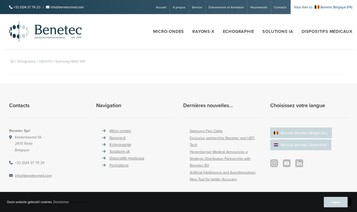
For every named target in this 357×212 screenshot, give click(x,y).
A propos (179, 7)
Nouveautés (259, 7)
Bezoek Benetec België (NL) (304, 133)
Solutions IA (120, 151)
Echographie (238, 31)
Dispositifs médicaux (327, 31)
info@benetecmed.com (67, 7)
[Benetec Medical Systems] (54, 31)
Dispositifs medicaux (127, 158)
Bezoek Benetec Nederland (304, 145)
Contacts (280, 7)
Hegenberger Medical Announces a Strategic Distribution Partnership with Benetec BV (220, 158)
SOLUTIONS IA (277, 31)
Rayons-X (118, 138)
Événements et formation (226, 7)
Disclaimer (61, 201)
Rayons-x (203, 31)
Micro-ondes (168, 31)
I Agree (336, 202)
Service (197, 7)
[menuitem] (163, 7)
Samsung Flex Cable (206, 131)
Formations (119, 165)
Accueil (161, 7)
